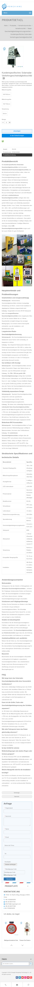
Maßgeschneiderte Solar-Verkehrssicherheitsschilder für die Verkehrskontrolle (11, 940)
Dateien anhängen (10, 864)
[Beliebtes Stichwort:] (30, 963)
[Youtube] (22, 977)
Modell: (5, 149)
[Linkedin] (20, 977)
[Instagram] (25, 977)
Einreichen (10, 879)
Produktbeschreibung (9, 155)
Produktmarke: (7, 152)
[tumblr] (31, 977)
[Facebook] (17, 977)
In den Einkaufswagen (17, 135)
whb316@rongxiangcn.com (13, 904)
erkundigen (17, 131)
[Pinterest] (28, 977)
